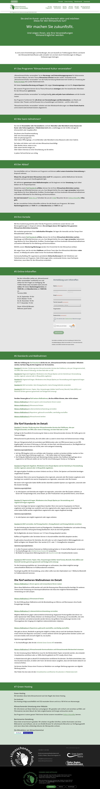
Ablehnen (61, 786)
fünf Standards (35, 363)
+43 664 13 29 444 (43, 750)
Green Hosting (68, 1)
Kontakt (60, 1)
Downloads (87, 1)
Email (57, 295)
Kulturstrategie (19, 82)
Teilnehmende (78, 1)
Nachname (70, 292)
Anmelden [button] (14, 1)
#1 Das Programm (49, 7)
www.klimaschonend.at (45, 761)
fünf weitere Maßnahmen (39, 398)
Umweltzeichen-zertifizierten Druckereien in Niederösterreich (57, 672)
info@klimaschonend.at (45, 759)
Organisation (57, 308)
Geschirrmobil (53, 553)
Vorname (55, 292)
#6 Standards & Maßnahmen (85, 7)
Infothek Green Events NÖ (39, 551)
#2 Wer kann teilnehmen (57, 7)
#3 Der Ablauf (65, 7)
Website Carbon (28, 733)
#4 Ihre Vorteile (70, 7)
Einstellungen (51, 781)
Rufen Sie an (33, 198)
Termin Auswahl (60, 302)
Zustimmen (51, 786)
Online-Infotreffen (69, 714)
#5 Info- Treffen (77, 7)
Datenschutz (68, 318)
